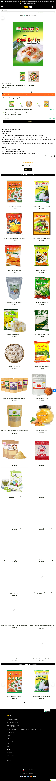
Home (3, 83)
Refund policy (9, 763)
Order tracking (10, 741)
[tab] (24, 702)
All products (8, 83)
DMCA (8, 746)
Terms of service (10, 755)
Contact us (9, 738)
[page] (8, 12)
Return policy (9, 760)
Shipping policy (10, 757)
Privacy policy (9, 752)
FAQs (8, 743)
